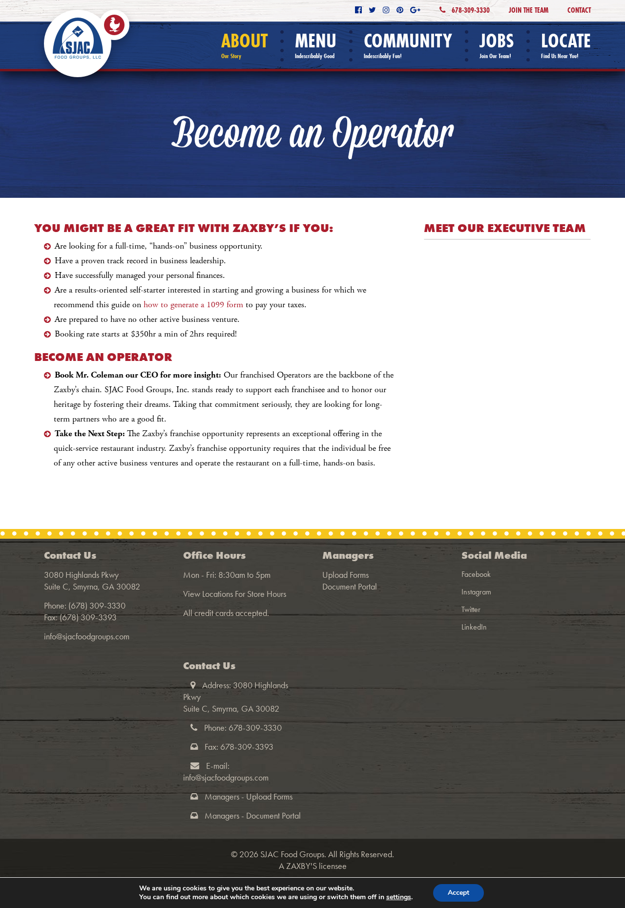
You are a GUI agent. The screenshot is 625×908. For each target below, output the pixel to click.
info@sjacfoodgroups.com (86, 636)
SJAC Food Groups (292, 854)
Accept (458, 892)
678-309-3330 (470, 10)
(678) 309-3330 (96, 605)
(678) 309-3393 (88, 617)
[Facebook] (358, 10)
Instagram (476, 592)
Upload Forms (345, 574)
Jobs (496, 45)
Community (408, 45)
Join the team (528, 10)
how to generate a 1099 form (193, 304)
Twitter (470, 609)
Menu (315, 45)
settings (398, 897)
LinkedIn (474, 627)
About (244, 45)
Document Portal (349, 586)
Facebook (476, 574)
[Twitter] (372, 10)
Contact (579, 10)
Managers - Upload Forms (248, 796)
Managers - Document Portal (253, 815)
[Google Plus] (415, 10)
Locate (566, 45)
